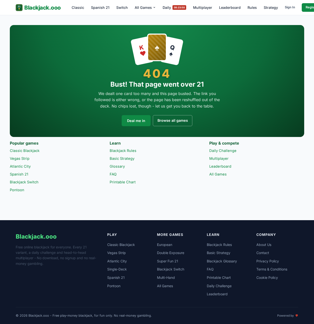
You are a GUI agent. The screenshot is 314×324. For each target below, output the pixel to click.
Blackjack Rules (123, 150)
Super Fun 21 (167, 261)
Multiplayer (202, 7)
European (164, 245)
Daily (173, 7)
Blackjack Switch (24, 182)
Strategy (271, 7)
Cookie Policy (267, 277)
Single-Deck (117, 269)
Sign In (290, 7)
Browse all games (172, 120)
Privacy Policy (267, 261)
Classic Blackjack (24, 150)
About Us (263, 245)
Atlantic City (20, 166)
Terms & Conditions (271, 269)
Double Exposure (170, 253)
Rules (252, 7)
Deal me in (136, 121)
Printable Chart (123, 182)
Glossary (117, 166)
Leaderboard (230, 7)
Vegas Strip (19, 158)
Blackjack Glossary (222, 261)
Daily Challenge (222, 150)
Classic (78, 7)
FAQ (113, 174)
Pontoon (17, 190)
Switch (122, 7)
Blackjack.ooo (42, 7)
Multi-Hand (166, 277)
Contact (262, 253)
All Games (143, 7)
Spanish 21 (100, 7)
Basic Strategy (122, 158)
